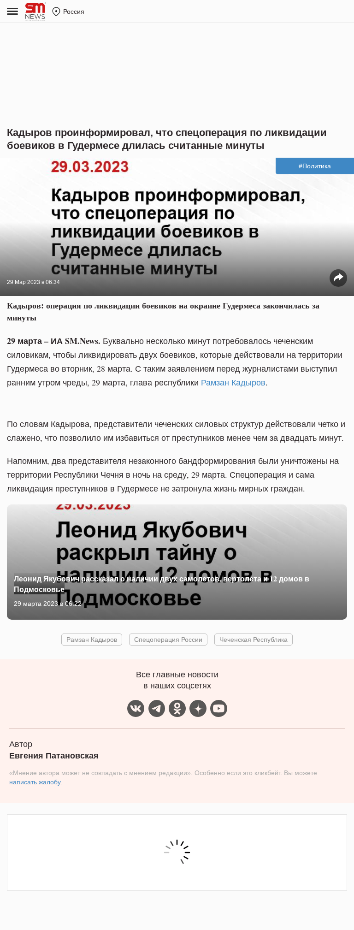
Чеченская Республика (253, 639)
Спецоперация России (168, 639)
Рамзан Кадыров (233, 382)
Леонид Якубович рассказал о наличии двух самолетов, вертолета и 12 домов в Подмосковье (161, 583)
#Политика (315, 166)
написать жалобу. (35, 782)
